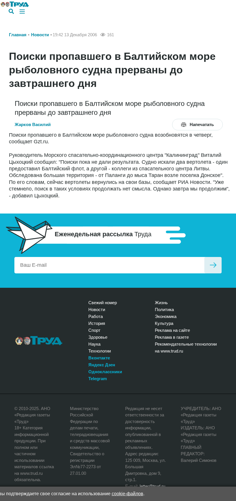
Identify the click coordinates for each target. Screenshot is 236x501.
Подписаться (213, 265)
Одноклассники (105, 371)
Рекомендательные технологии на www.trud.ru (186, 347)
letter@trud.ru (152, 486)
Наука (94, 344)
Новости (40, 34)
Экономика (165, 316)
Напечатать (202, 124)
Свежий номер (102, 302)
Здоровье (97, 337)
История (96, 323)
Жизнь (161, 302)
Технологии (99, 350)
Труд (39, 341)
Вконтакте (99, 357)
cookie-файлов (127, 493)
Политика (164, 309)
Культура (164, 323)
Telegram (97, 378)
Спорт (94, 330)
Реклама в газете (172, 337)
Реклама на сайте (172, 330)
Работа (95, 316)
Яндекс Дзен (101, 364)
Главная (17, 34)
